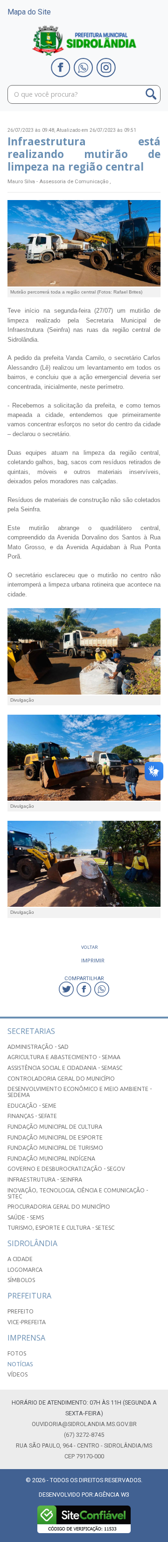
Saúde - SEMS (25, 1217)
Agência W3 (111, 1494)
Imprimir (93, 960)
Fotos (16, 1353)
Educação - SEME (31, 1106)
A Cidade (20, 1259)
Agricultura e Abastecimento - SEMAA (63, 1057)
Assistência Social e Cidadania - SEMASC (64, 1068)
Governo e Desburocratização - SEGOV (66, 1169)
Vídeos (17, 1374)
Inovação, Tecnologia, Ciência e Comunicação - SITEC (77, 1193)
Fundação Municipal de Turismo (55, 1148)
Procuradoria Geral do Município (58, 1207)
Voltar (89, 947)
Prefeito (20, 1311)
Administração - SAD (38, 1047)
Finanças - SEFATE (32, 1116)
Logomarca (24, 1270)
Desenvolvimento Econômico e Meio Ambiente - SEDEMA (79, 1092)
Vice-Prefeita (26, 1322)
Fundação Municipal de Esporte (55, 1137)
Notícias (20, 1364)
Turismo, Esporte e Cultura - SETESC (60, 1228)
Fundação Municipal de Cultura (54, 1127)
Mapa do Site (29, 11)
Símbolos (21, 1280)
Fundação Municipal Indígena (51, 1158)
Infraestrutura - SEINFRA (44, 1179)
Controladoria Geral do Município (61, 1079)
